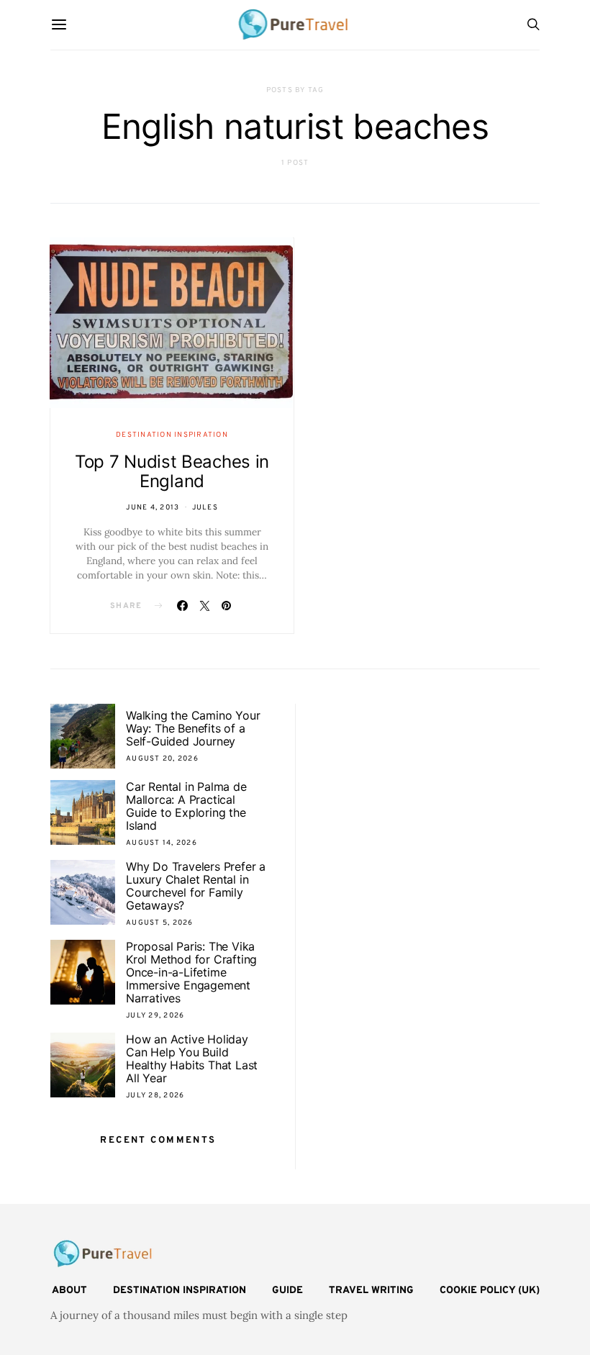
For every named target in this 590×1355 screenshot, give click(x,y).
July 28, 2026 (155, 1095)
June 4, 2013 (152, 507)
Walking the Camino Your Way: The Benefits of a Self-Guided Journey (193, 728)
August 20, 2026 (162, 758)
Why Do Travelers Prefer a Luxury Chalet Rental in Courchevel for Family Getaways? (196, 885)
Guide (287, 1290)
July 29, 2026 (155, 1015)
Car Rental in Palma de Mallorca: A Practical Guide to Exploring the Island (186, 806)
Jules (205, 507)
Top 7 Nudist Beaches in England (172, 471)
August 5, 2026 (160, 923)
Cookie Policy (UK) (490, 1290)
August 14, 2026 (161, 843)
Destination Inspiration (172, 435)
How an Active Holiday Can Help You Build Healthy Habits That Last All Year (192, 1058)
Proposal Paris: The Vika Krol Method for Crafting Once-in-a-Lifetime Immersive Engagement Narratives (191, 972)
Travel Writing (371, 1290)
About (69, 1290)
